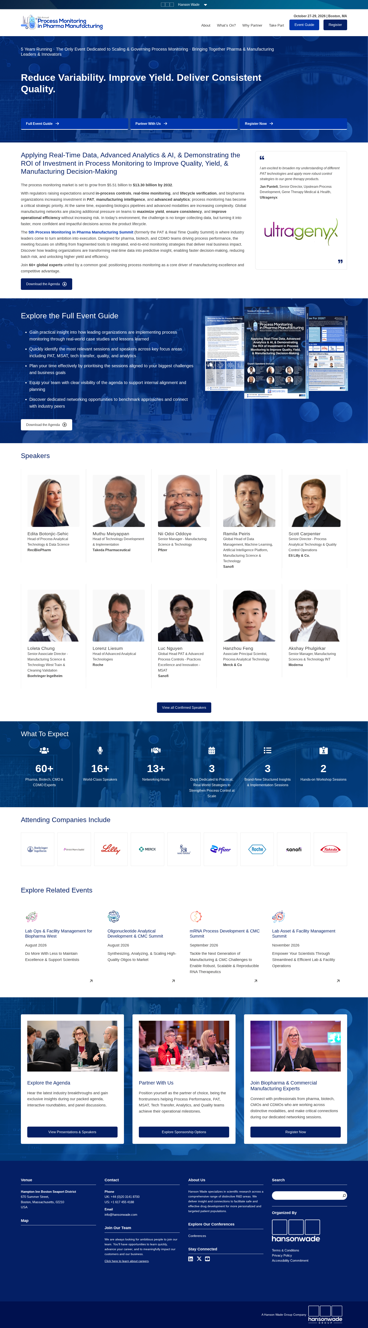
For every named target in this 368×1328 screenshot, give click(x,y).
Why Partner (252, 25)
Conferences (197, 1236)
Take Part (276, 25)
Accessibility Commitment (290, 1260)
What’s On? (226, 25)
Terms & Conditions (285, 1250)
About (205, 25)
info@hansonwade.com (121, 1214)
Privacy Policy (282, 1255)
